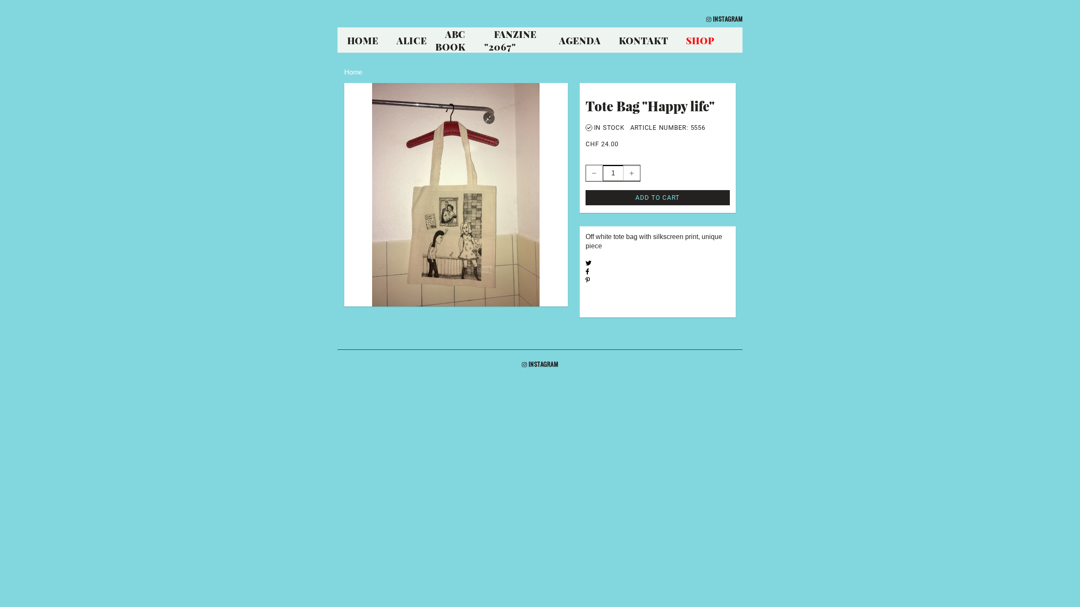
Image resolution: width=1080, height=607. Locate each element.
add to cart (657, 197)
